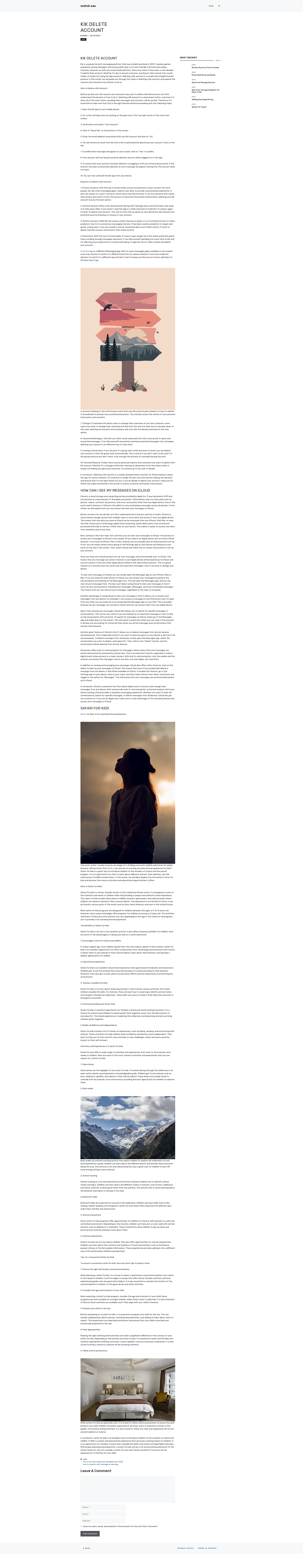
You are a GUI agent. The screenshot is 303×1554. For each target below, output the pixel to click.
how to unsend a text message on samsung (100, 1464)
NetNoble (84, 36)
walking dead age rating (202, 99)
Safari (83, 714)
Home (211, 6)
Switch (86, 251)
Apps (83, 39)
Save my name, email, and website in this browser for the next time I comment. (120, 1526)
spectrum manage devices (203, 82)
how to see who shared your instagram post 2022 (103, 1462)
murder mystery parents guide (205, 67)
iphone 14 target (199, 107)
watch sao (88, 6)
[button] (219, 5)
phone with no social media (203, 75)
